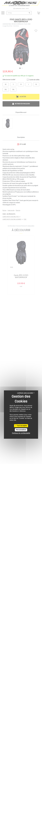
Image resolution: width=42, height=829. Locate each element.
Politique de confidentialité (21, 433)
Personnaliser (21, 430)
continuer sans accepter (25, 393)
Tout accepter (21, 426)
